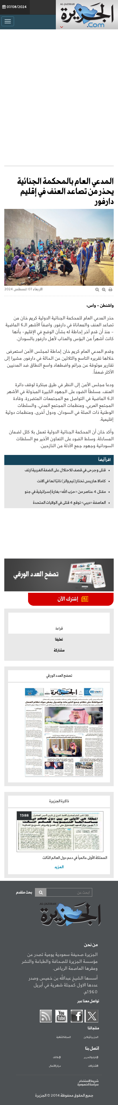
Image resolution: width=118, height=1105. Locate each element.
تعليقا (59, 639)
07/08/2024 (16, 7)
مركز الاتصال (55, 1066)
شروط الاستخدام (89, 1081)
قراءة (59, 628)
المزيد (59, 867)
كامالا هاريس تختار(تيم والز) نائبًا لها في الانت (71, 481)
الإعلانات (57, 1057)
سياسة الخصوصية (88, 1084)
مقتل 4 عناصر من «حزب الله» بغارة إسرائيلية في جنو (65, 492)
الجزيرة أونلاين (91, 1037)
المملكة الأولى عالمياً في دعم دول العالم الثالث (74, 858)
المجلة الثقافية (63, 1037)
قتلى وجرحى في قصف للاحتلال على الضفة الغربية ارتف (65, 470)
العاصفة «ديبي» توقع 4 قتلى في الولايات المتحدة (69, 503)
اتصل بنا (92, 1048)
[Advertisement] (59, 97)
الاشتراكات (93, 1066)
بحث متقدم (24, 892)
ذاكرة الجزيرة (59, 801)
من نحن (91, 945)
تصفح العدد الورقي (59, 676)
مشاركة (59, 650)
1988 (24, 816)
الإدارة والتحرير (91, 1057)
